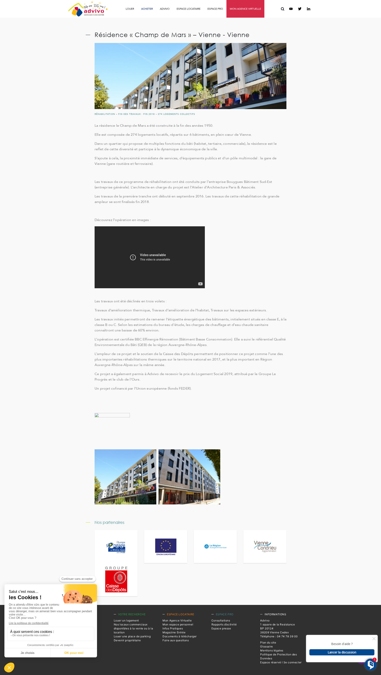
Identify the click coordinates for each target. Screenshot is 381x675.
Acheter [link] (147, 9)
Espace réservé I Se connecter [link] (280, 662)
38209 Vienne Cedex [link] (274, 632)
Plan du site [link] (268, 642)
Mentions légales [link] (271, 650)
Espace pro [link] (215, 9)
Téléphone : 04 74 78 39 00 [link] (279, 636)
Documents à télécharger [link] (179, 636)
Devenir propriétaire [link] (127, 640)
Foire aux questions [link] (240, 18)
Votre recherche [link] (132, 614)
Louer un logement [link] (126, 620)
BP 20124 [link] (266, 628)
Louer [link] (130, 9)
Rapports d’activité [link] (190, 18)
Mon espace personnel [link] (177, 624)
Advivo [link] (165, 9)
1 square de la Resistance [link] (277, 624)
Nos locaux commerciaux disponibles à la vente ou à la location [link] (133, 628)
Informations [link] (275, 614)
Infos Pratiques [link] (137, 18)
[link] (88, 9)
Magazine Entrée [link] (173, 632)
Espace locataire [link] (188, 9)
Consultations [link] (160, 18)
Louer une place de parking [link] (132, 636)
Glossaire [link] (266, 646)
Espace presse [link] (220, 19)
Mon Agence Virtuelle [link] (177, 620)
